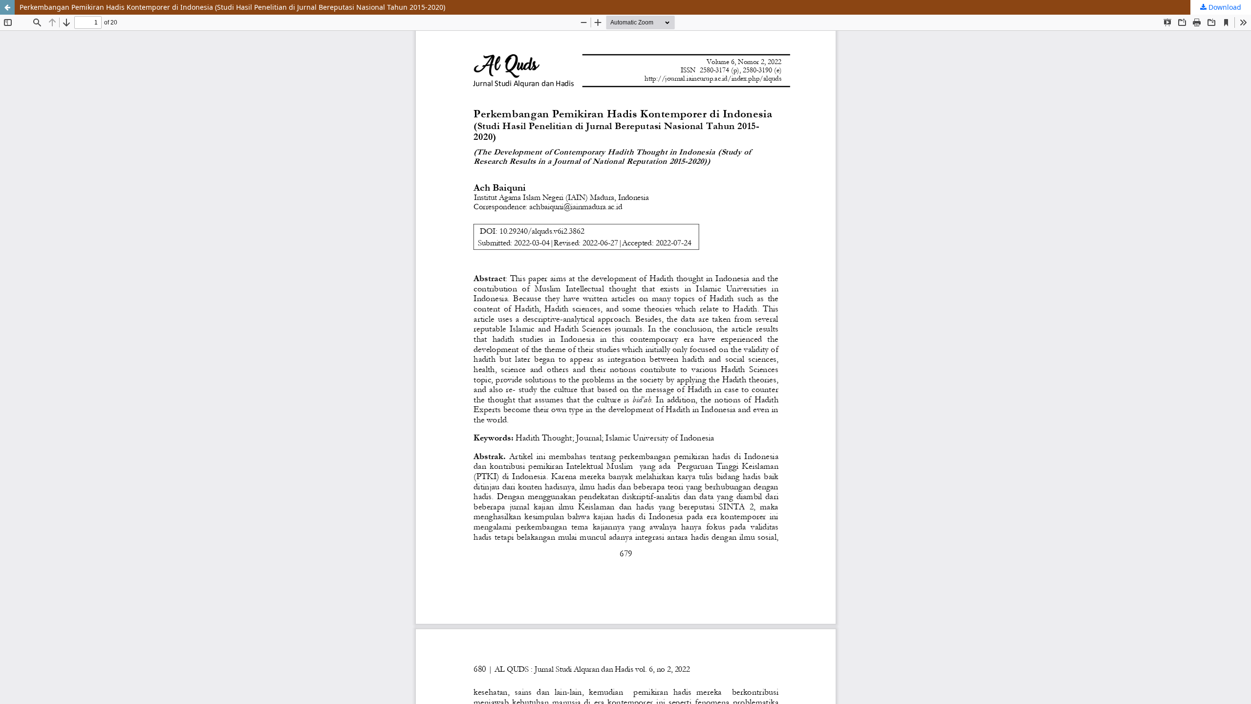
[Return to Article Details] (7, 7)
